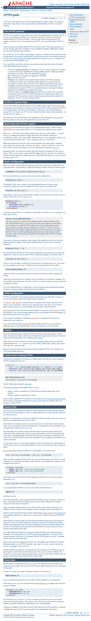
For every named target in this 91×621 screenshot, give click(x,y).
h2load (10, 395)
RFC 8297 (8, 568)
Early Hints (73, 36)
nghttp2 (27, 127)
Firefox (44, 401)
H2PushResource (41, 583)
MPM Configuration (76, 26)
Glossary (70, 4)
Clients (72, 29)
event (33, 318)
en (57, 18)
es (61, 18)
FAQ (65, 4)
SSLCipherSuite (15, 221)
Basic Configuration (76, 24)
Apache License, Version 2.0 (25, 617)
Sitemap (77, 4)
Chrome (35, 401)
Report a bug (85, 4)
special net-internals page (56, 399)
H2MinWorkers (8, 326)
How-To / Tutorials (46, 10)
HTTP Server (14, 10)
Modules (52, 4)
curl (49, 58)
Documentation (25, 10)
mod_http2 (60, 106)
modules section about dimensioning (51, 287)
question (43, 74)
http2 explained (18, 58)
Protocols (56, 281)
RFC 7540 (14, 49)
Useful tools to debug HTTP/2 (79, 31)
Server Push (58, 117)
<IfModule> (7, 283)
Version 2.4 (35, 10)
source (40, 338)
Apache (5, 10)
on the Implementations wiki (43, 341)
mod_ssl (56, 148)
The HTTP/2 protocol (76, 15)
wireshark (28, 384)
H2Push (7, 607)
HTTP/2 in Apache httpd (77, 17)
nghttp (10, 391)
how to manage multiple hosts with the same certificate (25, 289)
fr (65, 18)
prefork (15, 299)
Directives (59, 4)
